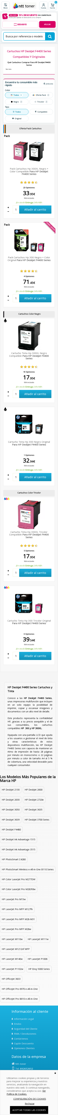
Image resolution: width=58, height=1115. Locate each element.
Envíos (17, 1023)
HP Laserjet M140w (12, 958)
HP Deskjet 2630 (10, 799)
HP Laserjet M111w (38, 939)
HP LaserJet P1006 (37, 958)
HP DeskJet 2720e (34, 799)
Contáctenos (21, 1038)
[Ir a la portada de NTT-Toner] (24, 5)
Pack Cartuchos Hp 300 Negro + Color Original (29, 259)
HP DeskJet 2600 (33, 789)
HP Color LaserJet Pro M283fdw (18, 889)
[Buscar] (49, 36)
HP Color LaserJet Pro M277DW (18, 879)
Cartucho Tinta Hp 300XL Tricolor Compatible (29, 534)
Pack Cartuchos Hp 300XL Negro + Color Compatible (29, 171)
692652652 (26, 1068)
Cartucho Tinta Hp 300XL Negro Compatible (29, 355)
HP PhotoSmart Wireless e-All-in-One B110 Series (28, 869)
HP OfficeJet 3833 (11, 978)
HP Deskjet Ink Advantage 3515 (18, 849)
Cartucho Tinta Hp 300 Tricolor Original (29, 622)
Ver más (8, 69)
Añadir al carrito (35, 209)
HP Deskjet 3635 (33, 809)
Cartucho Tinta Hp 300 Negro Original (29, 443)
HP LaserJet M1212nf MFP (16, 949)
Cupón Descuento (24, 1043)
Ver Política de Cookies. (26, 1092)
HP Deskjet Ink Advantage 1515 (18, 839)
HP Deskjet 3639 (10, 819)
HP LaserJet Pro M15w (14, 899)
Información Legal (24, 1018)
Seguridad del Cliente (25, 1028)
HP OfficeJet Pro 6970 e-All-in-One (20, 988)
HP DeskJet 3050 (10, 809)
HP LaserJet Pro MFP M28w (16, 929)
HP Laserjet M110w (12, 939)
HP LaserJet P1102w (12, 968)
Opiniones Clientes (24, 1048)
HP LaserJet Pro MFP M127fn (17, 909)
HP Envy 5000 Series (39, 968)
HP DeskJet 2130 (10, 789)
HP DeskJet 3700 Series (37, 819)
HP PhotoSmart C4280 (14, 859)
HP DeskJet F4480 (11, 829)
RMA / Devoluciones (25, 1033)
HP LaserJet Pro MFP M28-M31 (18, 919)
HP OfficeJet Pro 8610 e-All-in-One (20, 998)
